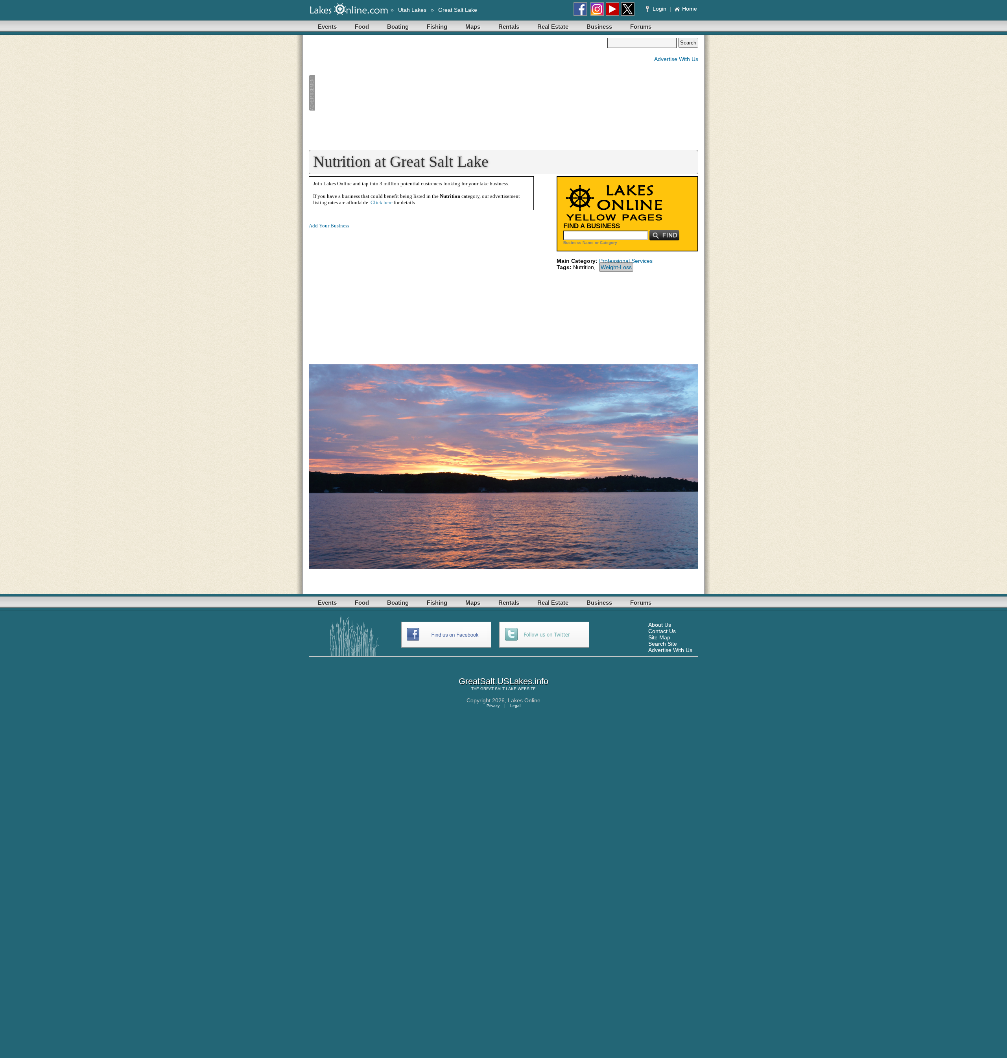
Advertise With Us (676, 59)
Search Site (662, 644)
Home (689, 9)
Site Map (659, 637)
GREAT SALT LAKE (498, 689)
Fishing (437, 26)
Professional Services (626, 261)
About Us (659, 625)
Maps (472, 26)
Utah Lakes (412, 10)
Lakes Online (524, 700)
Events (327, 26)
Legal (515, 705)
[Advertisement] (458, 93)
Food (362, 26)
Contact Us (662, 631)
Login (659, 9)
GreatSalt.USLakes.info (503, 681)
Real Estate (552, 26)
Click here (382, 202)
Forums (640, 26)
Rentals (508, 26)
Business (599, 26)
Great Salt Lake (457, 10)
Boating (398, 26)
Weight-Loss (616, 267)
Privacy (493, 705)
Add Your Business (329, 226)
